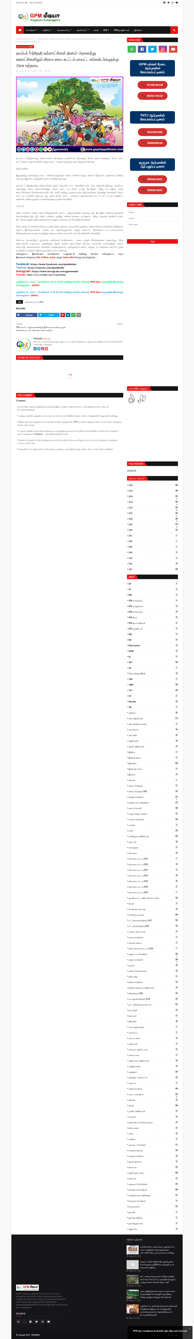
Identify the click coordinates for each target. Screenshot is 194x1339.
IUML (153, 634)
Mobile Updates (153, 645)
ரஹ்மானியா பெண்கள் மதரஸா (153, 1122)
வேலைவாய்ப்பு (153, 1206)
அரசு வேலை (153, 729)
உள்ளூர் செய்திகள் (153, 796)
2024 (153, 496)
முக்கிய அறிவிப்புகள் (153, 1111)
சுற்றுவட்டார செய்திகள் (153, 953)
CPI (153, 589)
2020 (153, 518)
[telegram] (24, 1321)
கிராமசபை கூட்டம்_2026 (153, 892)
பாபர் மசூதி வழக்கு (153, 1026)
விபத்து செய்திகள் (153, 1155)
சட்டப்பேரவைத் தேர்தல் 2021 (153, 920)
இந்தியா (153, 752)
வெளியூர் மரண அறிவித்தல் (153, 1195)
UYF (153, 695)
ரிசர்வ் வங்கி (153, 1127)
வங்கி (153, 1133)
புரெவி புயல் (153, 1043)
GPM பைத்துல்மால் (153, 606)
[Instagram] (42, 348)
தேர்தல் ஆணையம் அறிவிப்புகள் (153, 987)
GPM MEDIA (35, 1335)
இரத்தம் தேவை (153, 757)
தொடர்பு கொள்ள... (37, 2)
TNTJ (153, 690)
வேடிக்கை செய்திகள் (153, 1200)
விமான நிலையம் (153, 1161)
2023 (153, 501)
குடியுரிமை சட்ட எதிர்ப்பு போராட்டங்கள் (153, 897)
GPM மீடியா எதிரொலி (153, 622)
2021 (153, 513)
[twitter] (168, 2)
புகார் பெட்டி (153, 1032)
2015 (153, 546)
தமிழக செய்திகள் (153, 959)
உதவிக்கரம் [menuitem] (82, 30)
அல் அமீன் (153, 735)
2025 (153, 490)
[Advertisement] (152, 268)
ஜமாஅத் (153, 1212)
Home (18, 39)
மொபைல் (153, 1116)
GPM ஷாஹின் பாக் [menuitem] (122, 30)
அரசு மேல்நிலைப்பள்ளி (153, 723)
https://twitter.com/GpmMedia (46, 267)
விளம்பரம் (153, 1178)
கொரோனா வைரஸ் (153, 914)
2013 (153, 558)
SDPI (153, 662)
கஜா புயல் (153, 841)
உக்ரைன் (153, 780)
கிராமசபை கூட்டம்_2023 (153, 881)
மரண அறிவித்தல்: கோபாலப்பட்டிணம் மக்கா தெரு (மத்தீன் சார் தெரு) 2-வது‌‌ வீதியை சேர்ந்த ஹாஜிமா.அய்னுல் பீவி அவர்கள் (157, 1294)
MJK (153, 639)
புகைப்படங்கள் (153, 1038)
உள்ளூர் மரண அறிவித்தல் (153, 802)
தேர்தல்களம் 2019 (153, 993)
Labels (132, 576)
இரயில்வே (153, 763)
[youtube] (176, 2)
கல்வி (153, 830)
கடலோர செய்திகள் (153, 819)
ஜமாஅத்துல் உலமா (153, 1223)
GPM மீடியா (153, 617)
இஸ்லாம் (153, 774)
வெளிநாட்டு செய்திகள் (153, 1189)
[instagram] (172, 2)
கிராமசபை (153, 853)
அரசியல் (153, 712)
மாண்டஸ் (153, 1083)
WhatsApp (153, 701)
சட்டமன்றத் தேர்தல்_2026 (153, 925)
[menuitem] (20, 30)
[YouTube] (46, 348)
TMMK (153, 684)
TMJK (153, 679)
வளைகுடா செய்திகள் (153, 1144)
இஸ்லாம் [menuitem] (138, 30)
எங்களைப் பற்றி (21, 2)
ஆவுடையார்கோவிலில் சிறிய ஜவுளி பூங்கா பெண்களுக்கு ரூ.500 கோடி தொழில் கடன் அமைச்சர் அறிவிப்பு (157, 1264)
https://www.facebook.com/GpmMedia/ (54, 264)
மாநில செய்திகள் (153, 1088)
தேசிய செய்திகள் (153, 982)
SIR (153, 667)
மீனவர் (153, 1105)
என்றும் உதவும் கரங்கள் (153, 813)
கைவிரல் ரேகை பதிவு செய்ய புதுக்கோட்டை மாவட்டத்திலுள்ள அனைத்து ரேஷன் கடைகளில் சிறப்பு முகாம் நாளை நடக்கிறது (157, 1249)
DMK (153, 594)
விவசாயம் (153, 1167)
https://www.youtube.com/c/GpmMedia (46, 275)
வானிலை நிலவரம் (153, 1150)
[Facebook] (35, 348)
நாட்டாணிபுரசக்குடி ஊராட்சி (153, 1004)
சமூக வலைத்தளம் (153, 937)
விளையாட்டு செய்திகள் (153, 1184)
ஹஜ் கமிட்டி (153, 1228)
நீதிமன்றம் (153, 1021)
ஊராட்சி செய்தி (153, 808)
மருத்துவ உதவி (153, 1066)
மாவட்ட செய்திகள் (153, 1094)
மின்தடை (153, 1099)
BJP (153, 583)
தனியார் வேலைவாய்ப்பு (153, 970)
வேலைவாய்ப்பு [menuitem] (63, 30)
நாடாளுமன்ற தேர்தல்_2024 (153, 998)
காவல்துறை (153, 847)
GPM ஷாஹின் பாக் (153, 628)
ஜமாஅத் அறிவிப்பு (153, 1217)
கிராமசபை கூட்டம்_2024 (153, 886)
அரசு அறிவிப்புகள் (153, 718)
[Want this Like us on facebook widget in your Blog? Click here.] (189, 1336)
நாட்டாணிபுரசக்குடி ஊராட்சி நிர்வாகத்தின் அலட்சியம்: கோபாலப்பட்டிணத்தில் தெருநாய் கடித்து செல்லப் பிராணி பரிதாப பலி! (158, 1279)
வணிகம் (153, 1139)
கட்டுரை (153, 824)
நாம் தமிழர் (153, 1010)
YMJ (153, 707)
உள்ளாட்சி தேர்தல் (153, 785)
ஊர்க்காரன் (22, 71)
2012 (153, 563)
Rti (153, 656)
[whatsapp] (132, 49)
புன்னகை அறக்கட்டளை (153, 1049)
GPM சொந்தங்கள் (153, 600)
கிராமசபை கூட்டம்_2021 (153, 869)
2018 (153, 530)
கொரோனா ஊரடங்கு (153, 909)
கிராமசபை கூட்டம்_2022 (32, 39)
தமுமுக (153, 965)
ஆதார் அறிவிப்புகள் (153, 746)
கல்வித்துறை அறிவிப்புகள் (153, 836)
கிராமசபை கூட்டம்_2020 (153, 864)
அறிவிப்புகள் (153, 740)
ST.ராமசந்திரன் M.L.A (153, 673)
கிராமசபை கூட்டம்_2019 (153, 858)
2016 (153, 541)
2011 (153, 569)
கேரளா (153, 903)
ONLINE (153, 651)
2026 (153, 485)
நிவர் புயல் (153, 1015)
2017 (153, 535)
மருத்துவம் (153, 1071)
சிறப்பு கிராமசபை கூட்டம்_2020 (153, 948)
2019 (153, 524)
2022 (153, 507)
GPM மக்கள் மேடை (153, 611)
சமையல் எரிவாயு (153, 942)
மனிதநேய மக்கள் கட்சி (153, 1077)
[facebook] (164, 2)
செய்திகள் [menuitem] (31, 30)
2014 (153, 552)
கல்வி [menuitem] (96, 30)
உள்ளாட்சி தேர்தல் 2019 (153, 791)
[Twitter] (38, 348)
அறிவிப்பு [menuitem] (46, 30)
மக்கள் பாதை (153, 1054)
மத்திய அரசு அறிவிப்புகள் (153, 1060)
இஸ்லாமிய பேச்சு (153, 768)
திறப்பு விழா (153, 976)
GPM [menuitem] (105, 30)
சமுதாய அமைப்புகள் (153, 931)
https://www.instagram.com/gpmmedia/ (55, 271)
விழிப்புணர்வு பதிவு (153, 1172)
